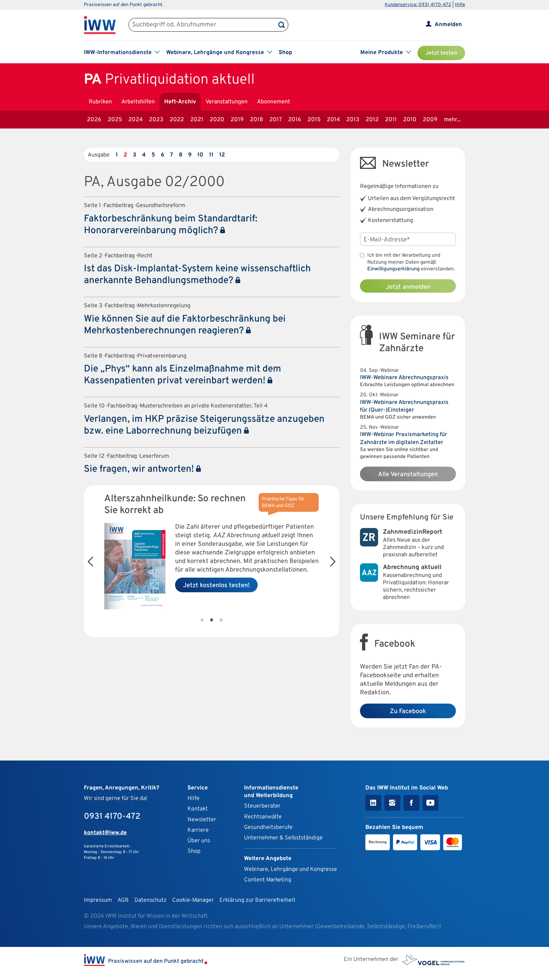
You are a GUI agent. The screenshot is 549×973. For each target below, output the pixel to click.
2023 (156, 119)
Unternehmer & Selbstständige (283, 838)
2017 (275, 119)
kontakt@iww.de (105, 833)
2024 (135, 119)
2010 (410, 119)
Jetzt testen (441, 53)
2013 (352, 119)
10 (200, 155)
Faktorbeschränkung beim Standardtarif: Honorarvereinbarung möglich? (170, 225)
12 (222, 155)
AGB (123, 900)
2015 (314, 119)
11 (211, 155)
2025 (115, 119)
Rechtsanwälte (263, 817)
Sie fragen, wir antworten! (140, 469)
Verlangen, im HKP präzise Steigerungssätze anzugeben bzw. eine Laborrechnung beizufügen (204, 425)
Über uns (198, 840)
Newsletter (201, 820)
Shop (285, 52)
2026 (94, 119)
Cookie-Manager (193, 900)
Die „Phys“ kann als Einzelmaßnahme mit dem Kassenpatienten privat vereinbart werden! (182, 375)
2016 (294, 119)
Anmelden (448, 24)
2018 (256, 119)
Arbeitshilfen (138, 102)
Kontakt (197, 809)
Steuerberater (262, 806)
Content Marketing (267, 880)
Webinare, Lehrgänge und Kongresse (290, 869)
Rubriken (100, 102)
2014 (333, 119)
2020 (217, 119)
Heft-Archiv (180, 102)
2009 (430, 119)
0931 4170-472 (112, 816)
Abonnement (273, 102)
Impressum (98, 900)
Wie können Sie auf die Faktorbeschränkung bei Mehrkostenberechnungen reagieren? (185, 325)
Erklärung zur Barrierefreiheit (257, 900)
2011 (391, 119)
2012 (372, 119)
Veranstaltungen (226, 102)
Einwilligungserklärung (393, 269)
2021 (196, 119)
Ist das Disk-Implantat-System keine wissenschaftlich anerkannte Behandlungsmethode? (197, 275)
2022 (177, 119)
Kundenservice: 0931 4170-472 (418, 5)
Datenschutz (150, 900)
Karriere (198, 830)
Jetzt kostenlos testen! (216, 585)
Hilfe (460, 5)
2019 (237, 119)
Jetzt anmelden (408, 287)
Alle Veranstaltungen (408, 474)
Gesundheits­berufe (268, 827)
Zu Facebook (408, 711)
